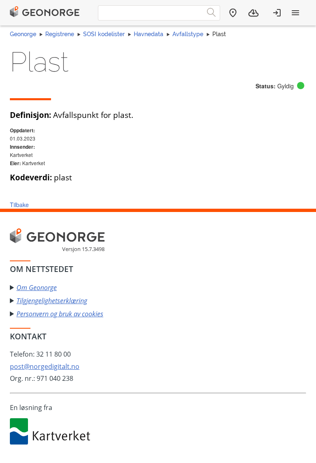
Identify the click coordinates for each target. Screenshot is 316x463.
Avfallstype (187, 34)
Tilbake (19, 204)
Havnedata (148, 34)
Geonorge (23, 34)
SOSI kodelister (104, 34)
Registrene (59, 34)
